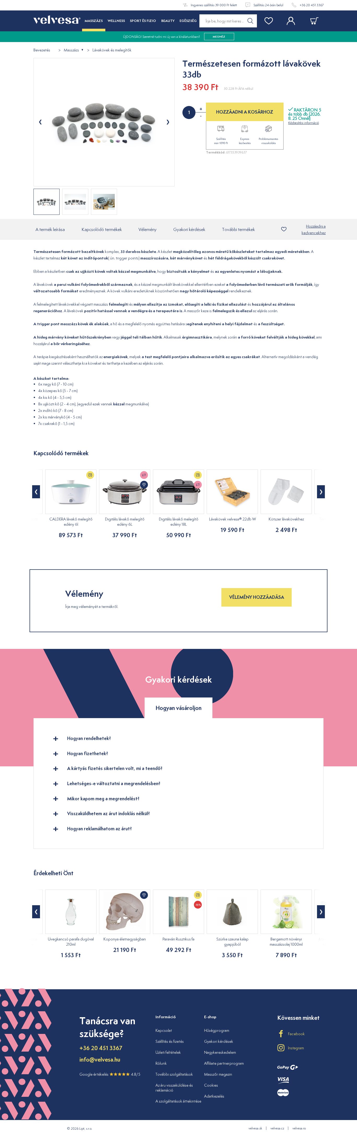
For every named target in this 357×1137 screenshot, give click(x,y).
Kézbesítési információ (303, 123)
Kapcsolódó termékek (102, 229)
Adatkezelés (214, 1096)
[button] (36, 491)
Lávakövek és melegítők (112, 50)
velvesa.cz (277, 1128)
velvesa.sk (255, 1128)
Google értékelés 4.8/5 (109, 1074)
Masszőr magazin (218, 1074)
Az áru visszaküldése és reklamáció (174, 1088)
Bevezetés (41, 50)
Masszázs (71, 50)
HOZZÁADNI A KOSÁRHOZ (244, 112)
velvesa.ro (299, 1128)
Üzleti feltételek (168, 1052)
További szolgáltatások (174, 1074)
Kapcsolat (164, 1030)
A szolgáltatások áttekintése (178, 1101)
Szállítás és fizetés (170, 1041)
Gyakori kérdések (189, 229)
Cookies (211, 1085)
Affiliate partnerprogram (224, 1063)
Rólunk (161, 1063)
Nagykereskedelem (220, 1052)
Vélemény (148, 229)
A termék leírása (50, 229)
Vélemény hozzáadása (256, 597)
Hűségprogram (216, 1030)
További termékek (238, 229)
